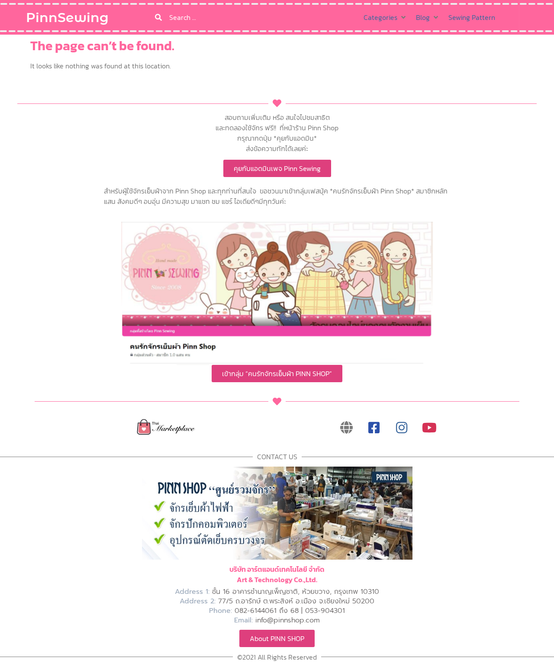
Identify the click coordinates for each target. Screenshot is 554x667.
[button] (385, 17)
